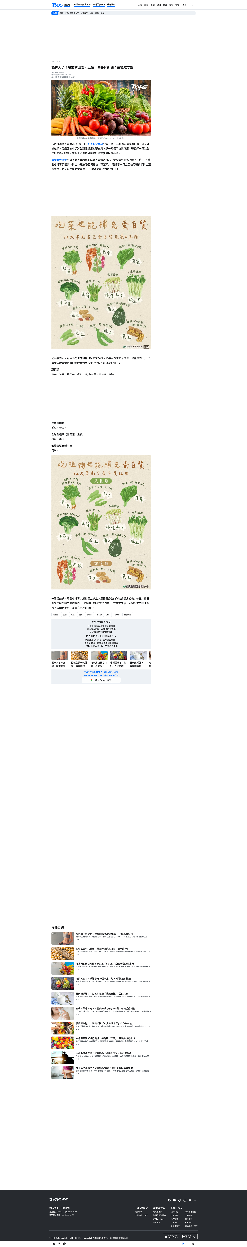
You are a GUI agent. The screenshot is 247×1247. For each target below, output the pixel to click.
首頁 (140, 4)
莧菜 (108, 614)
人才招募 (174, 1219)
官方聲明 (188, 1222)
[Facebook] (169, 1200)
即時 (146, 4)
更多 (185, 4)
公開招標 (188, 1215)
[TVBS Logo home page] (60, 5)
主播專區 (174, 1222)
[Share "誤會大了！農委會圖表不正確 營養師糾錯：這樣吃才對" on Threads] (59, 1243)
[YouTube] (189, 1200)
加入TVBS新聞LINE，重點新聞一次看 (101, 675)
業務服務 (188, 1219)
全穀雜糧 (127, 614)
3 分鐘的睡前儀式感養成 (101, 631)
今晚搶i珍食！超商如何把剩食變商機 (101, 643)
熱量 (65, 614)
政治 (159, 4)
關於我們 (138, 1211)
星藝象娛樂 (175, 1226)
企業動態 (174, 1215)
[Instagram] (184, 1200)
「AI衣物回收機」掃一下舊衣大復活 (101, 646)
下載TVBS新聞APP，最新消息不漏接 (101, 672)
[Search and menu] (193, 4)
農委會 (56, 614)
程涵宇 (117, 614)
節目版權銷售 (190, 1211)
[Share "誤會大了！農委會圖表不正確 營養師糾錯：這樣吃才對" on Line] (54, 1243)
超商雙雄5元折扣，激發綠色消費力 (101, 640)
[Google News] (195, 1200)
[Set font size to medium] (187, 1243)
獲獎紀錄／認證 (191, 1226)
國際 (171, 4)
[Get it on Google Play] (189, 1236)
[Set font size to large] (193, 1243)
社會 (177, 4)
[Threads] (179, 1200)
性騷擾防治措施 (159, 1215)
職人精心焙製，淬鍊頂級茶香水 (101, 628)
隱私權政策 (157, 1211)
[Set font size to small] (182, 1243)
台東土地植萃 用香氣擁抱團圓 (101, 625)
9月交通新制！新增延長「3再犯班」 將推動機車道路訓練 (82, 13)
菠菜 (80, 614)
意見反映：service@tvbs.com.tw (63, 1211)
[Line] (174, 1200)
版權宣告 (156, 1222)
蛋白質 (99, 614)
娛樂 (165, 4)
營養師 (89, 614)
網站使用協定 (158, 1219)
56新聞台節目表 (141, 1215)
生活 (153, 4)
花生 (72, 614)
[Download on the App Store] (171, 1236)
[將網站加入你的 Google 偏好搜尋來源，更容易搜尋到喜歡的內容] (101, 680)
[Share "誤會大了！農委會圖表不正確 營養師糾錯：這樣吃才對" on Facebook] (64, 1243)
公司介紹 (174, 1211)
